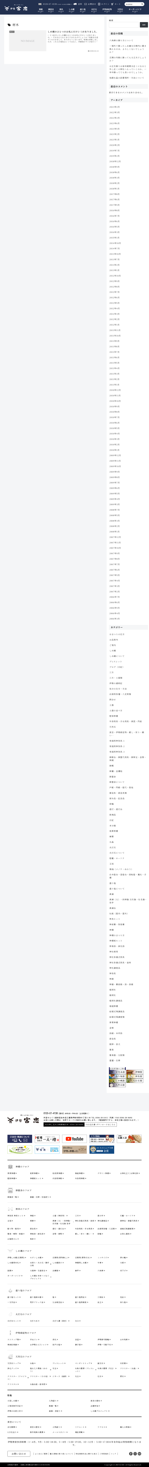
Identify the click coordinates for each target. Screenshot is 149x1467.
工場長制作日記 (14, 1406)
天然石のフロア (24, 1356)
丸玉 (77, 1376)
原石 (122, 1376)
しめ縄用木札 (13, 1262)
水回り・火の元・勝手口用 (39, 1264)
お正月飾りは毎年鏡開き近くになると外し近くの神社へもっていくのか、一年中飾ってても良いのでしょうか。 (127, 69)
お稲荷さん (12, 1239)
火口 (77, 1321)
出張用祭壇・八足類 (106, 1228)
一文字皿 (11, 1302)
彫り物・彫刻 (13, 1228)
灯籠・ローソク (127, 1215)
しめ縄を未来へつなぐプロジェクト (39, 1277)
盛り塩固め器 (36, 1297)
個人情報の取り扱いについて (61, 1454)
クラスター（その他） (39, 1376)
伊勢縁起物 (107, 10)
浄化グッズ (12, 1368)
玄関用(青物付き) (82, 1257)
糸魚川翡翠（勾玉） (106, 1368)
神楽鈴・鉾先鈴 (37, 1234)
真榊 (32, 1220)
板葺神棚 (34, 1173)
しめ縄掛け (57, 1262)
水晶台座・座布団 (37, 1384)
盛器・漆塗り (55, 1411)
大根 (122, 1262)
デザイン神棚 (103, 1173)
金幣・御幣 (57, 1234)
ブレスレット (58, 1363)
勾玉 (54, 1368)
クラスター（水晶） (128, 1368)
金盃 (77, 1339)
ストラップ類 (13, 1339)
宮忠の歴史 (95, 1400)
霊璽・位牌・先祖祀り (39, 1197)
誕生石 (100, 1363)
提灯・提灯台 (58, 1228)
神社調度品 (102, 1220)
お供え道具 (125, 1234)
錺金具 (33, 1228)
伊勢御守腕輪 (103, 1339)
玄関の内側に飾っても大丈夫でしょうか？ (127, 59)
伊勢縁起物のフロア (26, 1332)
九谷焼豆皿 (57, 1302)
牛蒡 (99, 1262)
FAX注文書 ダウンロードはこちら (100, 1124)
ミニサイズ (102, 1257)
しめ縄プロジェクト (99, 1411)
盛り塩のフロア (24, 1290)
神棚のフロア (22, 1166)
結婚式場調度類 (127, 1228)
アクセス (101, 1427)
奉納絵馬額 (12, 1344)
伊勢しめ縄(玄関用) (15, 1257)
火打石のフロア (24, 1314)
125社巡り (12, 1432)
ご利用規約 (104, 1454)
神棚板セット (36, 1178)
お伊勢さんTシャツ (38, 1344)
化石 (99, 1376)
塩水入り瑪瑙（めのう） (38, 1369)
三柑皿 (100, 1297)
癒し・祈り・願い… (83, 1234)
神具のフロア (22, 1208)
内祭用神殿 (57, 1178)
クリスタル (12, 1384)
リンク (113, 1454)
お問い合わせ (19, 1453)
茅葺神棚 (11, 1173)
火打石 (94, 10)
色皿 (122, 1297)
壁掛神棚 (11, 1178)
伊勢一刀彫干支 (104, 1344)
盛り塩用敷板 (81, 1302)
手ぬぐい (34, 1339)
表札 (54, 1339)
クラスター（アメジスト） (17, 1377)
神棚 (40, 10)
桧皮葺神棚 (57, 1173)
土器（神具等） (59, 1215)
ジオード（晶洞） (60, 1376)
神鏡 (32, 1215)
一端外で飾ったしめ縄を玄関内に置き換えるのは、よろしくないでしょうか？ (127, 49)
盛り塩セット (13, 1297)
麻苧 (77, 1270)
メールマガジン (59, 1432)
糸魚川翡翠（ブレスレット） (84, 1369)
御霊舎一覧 (12, 1197)
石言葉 (123, 1363)
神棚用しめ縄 (81, 1262)
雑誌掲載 (79, 1432)
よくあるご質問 (41, 1454)
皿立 (99, 1302)
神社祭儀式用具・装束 (84, 1220)
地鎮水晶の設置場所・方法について (126, 77)
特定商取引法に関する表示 (86, 1454)
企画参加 (94, 1406)
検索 (111, 20)
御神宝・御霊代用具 (128, 1220)
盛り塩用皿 (80, 1297)
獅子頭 (78, 1344)
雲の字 (100, 1215)
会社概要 (11, 1427)
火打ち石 (34, 1321)
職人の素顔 (125, 1427)
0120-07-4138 (51, 1113)
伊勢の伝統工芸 (14, 1411)
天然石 (120, 10)
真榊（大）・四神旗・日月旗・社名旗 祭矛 (62, 1222)
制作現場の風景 (37, 1432)
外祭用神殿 (80, 1178)
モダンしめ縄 (36, 1257)
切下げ (123, 1270)
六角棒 (100, 1270)
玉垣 (9, 1220)
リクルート (80, 1427)
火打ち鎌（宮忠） (60, 1321)
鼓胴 (9, 1270)
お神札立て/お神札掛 (129, 1173)
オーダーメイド (135, 10)
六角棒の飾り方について (121, 40)
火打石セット (13, 1321)
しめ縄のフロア (24, 1250)
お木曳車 (124, 1339)
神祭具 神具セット (15, 1215)
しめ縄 (71, 10)
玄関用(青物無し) (60, 1257)
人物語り (53, 1400)
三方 (77, 1215)
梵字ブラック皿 (37, 1302)
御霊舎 (51, 10)
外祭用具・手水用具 (83, 1228)
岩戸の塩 (56, 1344)
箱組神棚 (79, 1173)
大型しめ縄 (12, 1400)
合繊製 (55, 1270)
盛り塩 (83, 10)
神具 (61, 10)
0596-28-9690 (76, 1124)
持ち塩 (123, 1302)
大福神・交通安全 (37, 1270)
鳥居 (32, 1239)
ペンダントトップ (82, 1363)
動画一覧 (53, 1406)
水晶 (32, 1363)
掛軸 (99, 1234)
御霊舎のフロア (24, 1190)
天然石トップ (13, 1363)
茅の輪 (123, 1257)
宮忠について (14, 1421)
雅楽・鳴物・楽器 (15, 1234)
